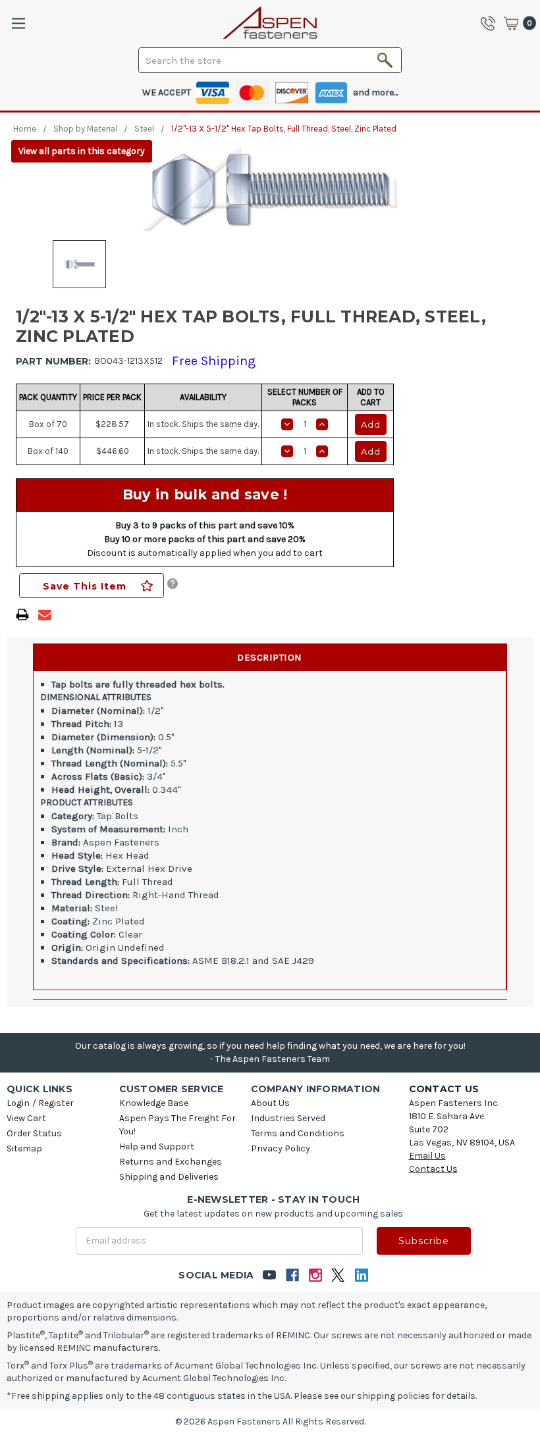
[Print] (22, 614)
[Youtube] (269, 1275)
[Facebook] (292, 1275)
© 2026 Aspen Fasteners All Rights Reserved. (270, 1421)
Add (371, 424)
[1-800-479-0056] (491, 23)
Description (269, 657)
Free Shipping (214, 360)
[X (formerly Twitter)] (338, 1275)
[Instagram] (315, 1275)
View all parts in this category (81, 151)
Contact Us (433, 1168)
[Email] (44, 614)
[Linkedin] (361, 1275)
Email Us (427, 1155)
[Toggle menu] (18, 23)
